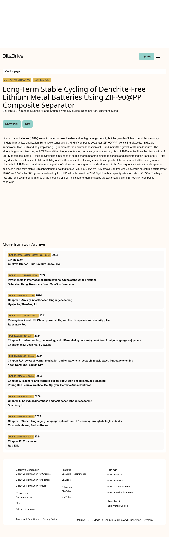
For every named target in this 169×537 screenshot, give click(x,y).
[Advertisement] (84, 24)
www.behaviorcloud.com (120, 492)
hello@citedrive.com (118, 505)
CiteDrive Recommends (74, 474)
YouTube (66, 497)
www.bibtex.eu (114, 474)
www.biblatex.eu (115, 480)
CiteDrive (66, 491)
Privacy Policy (50, 519)
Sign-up (147, 56)
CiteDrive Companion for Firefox (33, 479)
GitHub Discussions (26, 509)
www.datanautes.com (118, 486)
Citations (66, 479)
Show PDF (11, 124)
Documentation (24, 497)
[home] (13, 56)
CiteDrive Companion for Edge (32, 485)
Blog (18, 503)
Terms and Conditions (27, 519)
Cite (27, 124)
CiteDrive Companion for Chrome (33, 474)
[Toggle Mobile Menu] (157, 56)
